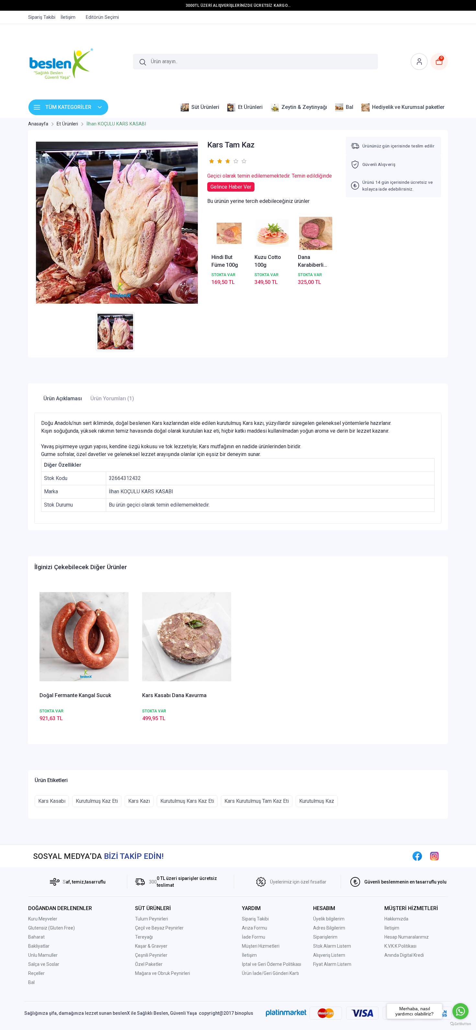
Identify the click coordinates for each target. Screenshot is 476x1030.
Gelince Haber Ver (230, 187)
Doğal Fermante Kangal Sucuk (75, 695)
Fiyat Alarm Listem (332, 964)
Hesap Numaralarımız (406, 937)
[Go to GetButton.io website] (460, 1023)
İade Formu (253, 937)
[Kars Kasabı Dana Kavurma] (186, 636)
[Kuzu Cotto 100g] (272, 233)
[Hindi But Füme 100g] (229, 233)
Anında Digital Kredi (404, 955)
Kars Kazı (139, 801)
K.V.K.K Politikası (400, 946)
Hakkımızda (396, 918)
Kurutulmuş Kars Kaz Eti (187, 801)
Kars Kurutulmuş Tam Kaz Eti (256, 801)
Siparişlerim (325, 937)
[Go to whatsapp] (460, 1011)
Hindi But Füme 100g (224, 261)
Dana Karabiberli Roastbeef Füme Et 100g (314, 261)
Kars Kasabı (51, 801)
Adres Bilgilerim (329, 928)
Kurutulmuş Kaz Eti (97, 801)
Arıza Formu (254, 928)
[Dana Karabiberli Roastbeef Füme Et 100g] (316, 233)
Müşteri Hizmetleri (260, 946)
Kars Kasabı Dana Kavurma (174, 695)
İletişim (249, 955)
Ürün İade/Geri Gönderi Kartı (270, 973)
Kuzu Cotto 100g (268, 261)
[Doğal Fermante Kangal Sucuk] (84, 636)
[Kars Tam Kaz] (116, 223)
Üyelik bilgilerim (329, 918)
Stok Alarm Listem (332, 946)
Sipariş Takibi (255, 918)
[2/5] (215, 161)
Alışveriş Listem (329, 955)
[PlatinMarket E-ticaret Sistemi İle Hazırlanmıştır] (286, 1013)
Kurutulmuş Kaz (316, 801)
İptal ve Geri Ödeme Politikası (271, 964)
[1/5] (211, 161)
